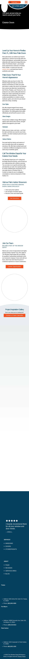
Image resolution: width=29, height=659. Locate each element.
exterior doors (6, 69)
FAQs (7, 565)
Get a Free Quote (18, 6)
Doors (8, 546)
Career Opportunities (14, 266)
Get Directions (14, 198)
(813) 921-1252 (12, 646)
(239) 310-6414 (12, 625)
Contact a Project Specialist (14, 315)
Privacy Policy (22, 656)
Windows (9, 543)
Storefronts (11, 549)
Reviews (8, 568)
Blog (7, 574)
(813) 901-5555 (12, 603)
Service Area (10, 571)
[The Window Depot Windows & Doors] (4, 6)
